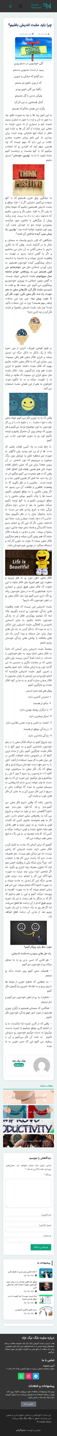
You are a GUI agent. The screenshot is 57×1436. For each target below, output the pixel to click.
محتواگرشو (21, 1430)
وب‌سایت (18, 1065)
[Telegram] (35, 1376)
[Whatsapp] (21, 1376)
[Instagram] (28, 1376)
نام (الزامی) (46, 1215)
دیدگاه (47, 1174)
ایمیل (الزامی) (45, 1225)
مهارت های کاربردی (26, 34)
